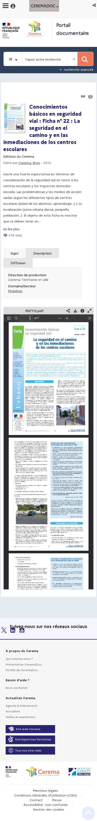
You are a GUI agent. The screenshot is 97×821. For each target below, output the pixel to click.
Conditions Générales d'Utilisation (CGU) (45, 795)
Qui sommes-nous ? (19, 659)
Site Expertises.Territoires (33, 739)
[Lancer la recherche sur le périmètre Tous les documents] (85, 59)
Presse (56, 800)
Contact (36, 800)
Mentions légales (45, 790)
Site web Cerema (28, 729)
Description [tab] (42, 253)
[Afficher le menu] (5, 5)
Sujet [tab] (15, 253)
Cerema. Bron (29, 162)
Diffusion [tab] (18, 262)
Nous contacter (17, 688)
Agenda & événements (22, 705)
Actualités (13, 711)
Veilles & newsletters (21, 717)
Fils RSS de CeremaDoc (22, 670)
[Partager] (68, 310)
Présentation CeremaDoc (24, 664)
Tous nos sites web (28, 750)
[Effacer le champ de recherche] (74, 59)
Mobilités (15, 290)
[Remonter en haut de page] (88, 813)
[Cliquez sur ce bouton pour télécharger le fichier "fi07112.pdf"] (75, 310)
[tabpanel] (48, 339)
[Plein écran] (89, 310)
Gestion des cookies (48, 809)
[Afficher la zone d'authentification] (16, 5)
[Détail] (82, 310)
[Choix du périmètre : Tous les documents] (13, 59)
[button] (94, 5)
